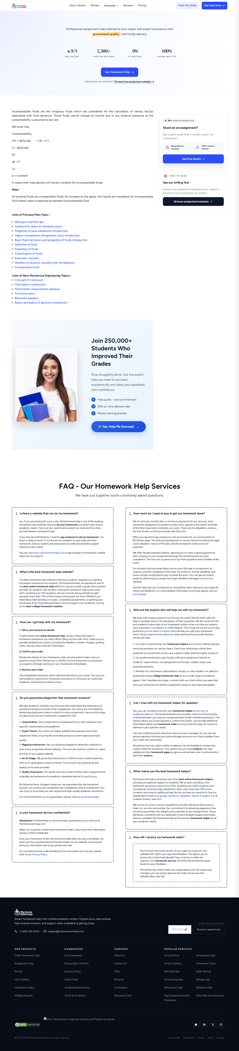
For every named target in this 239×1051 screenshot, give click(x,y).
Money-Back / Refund (76, 963)
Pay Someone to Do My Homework (177, 998)
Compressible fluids (27, 267)
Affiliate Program (24, 995)
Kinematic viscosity (27, 258)
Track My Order (187, 5)
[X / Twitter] (212, 1024)
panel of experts (161, 631)
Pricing (142, 5)
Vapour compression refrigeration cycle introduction (47, 235)
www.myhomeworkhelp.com (49, 552)
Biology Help (203, 979)
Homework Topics (24, 987)
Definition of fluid (26, 244)
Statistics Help (204, 987)
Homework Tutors (206, 963)
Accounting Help (173, 979)
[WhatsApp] (196, 1024)
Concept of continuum (29, 280)
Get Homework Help (117, 72)
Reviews (128, 5)
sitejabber (185, 795)
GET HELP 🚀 (179, 929)
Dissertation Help (205, 955)
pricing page (139, 594)
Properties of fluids (26, 249)
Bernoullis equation (27, 298)
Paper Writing (203, 971)
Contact (220, 1038)
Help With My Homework (210, 995)
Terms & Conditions (75, 995)
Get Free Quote (191, 158)
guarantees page (90, 796)
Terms (210, 1038)
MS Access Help (173, 987)
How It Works (77, 5)
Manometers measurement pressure (37, 289)
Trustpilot (205, 795)
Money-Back (189, 1038)
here (158, 799)
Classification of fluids (29, 253)
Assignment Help (24, 963)
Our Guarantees (73, 955)
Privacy (201, 1038)
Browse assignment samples (191, 201)
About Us (119, 955)
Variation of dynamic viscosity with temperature (45, 262)
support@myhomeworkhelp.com (66, 931)
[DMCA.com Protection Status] (28, 1024)
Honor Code (71, 979)
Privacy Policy (39, 854)
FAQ (116, 971)
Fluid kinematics (25, 293)
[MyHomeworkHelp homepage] (26, 5)
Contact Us (120, 963)
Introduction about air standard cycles (38, 226)
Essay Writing (171, 955)
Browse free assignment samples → (134, 81)
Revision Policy (72, 971)
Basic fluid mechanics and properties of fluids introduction (51, 240)
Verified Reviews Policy (77, 987)
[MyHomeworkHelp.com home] (24, 912)
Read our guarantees (208, 929)
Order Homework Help (27, 955)
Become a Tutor (123, 995)
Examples (109, 5)
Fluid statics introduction (30, 284)
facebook (173, 795)
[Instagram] (221, 1024)
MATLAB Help (172, 971)
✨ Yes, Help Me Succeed (118, 426)
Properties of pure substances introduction (41, 231)
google (163, 795)
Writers (94, 5)
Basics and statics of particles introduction (41, 302)
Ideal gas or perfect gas (29, 221)
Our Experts (121, 987)
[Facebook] (204, 1024)
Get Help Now (212, 5)
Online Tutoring (172, 963)
